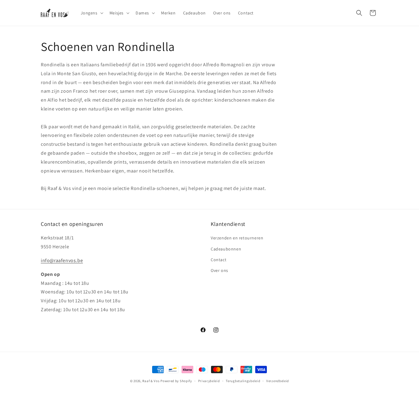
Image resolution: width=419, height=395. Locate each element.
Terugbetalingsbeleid (243, 381)
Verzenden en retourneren (237, 238)
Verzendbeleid (277, 381)
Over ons (219, 270)
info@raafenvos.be (62, 260)
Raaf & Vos (151, 381)
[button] (91, 12)
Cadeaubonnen (226, 249)
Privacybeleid (209, 381)
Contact (218, 259)
